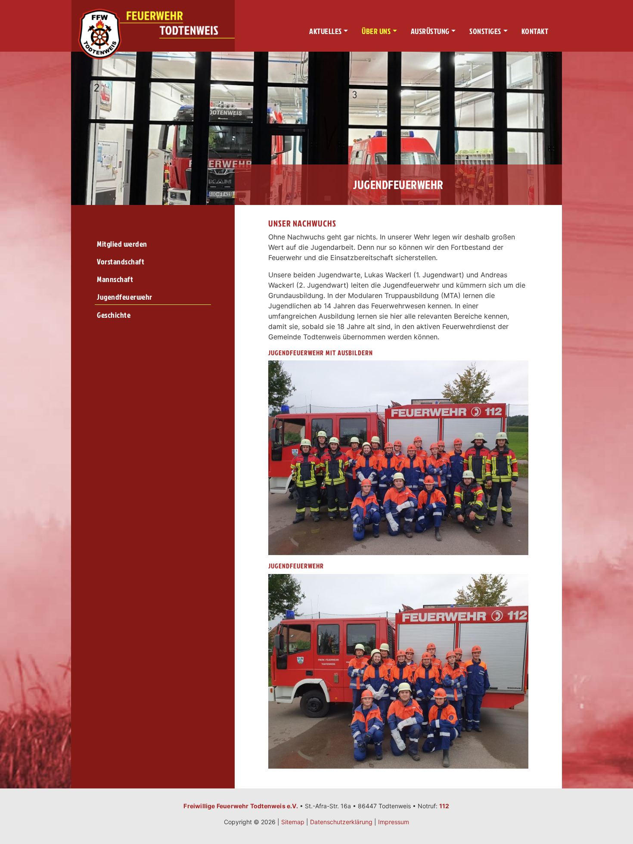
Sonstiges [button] (485, 31)
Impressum (393, 821)
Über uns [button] (376, 31)
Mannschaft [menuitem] (115, 279)
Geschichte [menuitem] (113, 315)
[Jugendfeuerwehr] (398, 670)
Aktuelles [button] (325, 31)
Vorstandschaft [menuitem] (120, 261)
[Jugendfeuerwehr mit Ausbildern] (398, 457)
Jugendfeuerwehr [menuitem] (124, 297)
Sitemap (292, 821)
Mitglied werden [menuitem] (122, 244)
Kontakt (535, 31)
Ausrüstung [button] (430, 31)
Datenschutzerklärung (341, 821)
